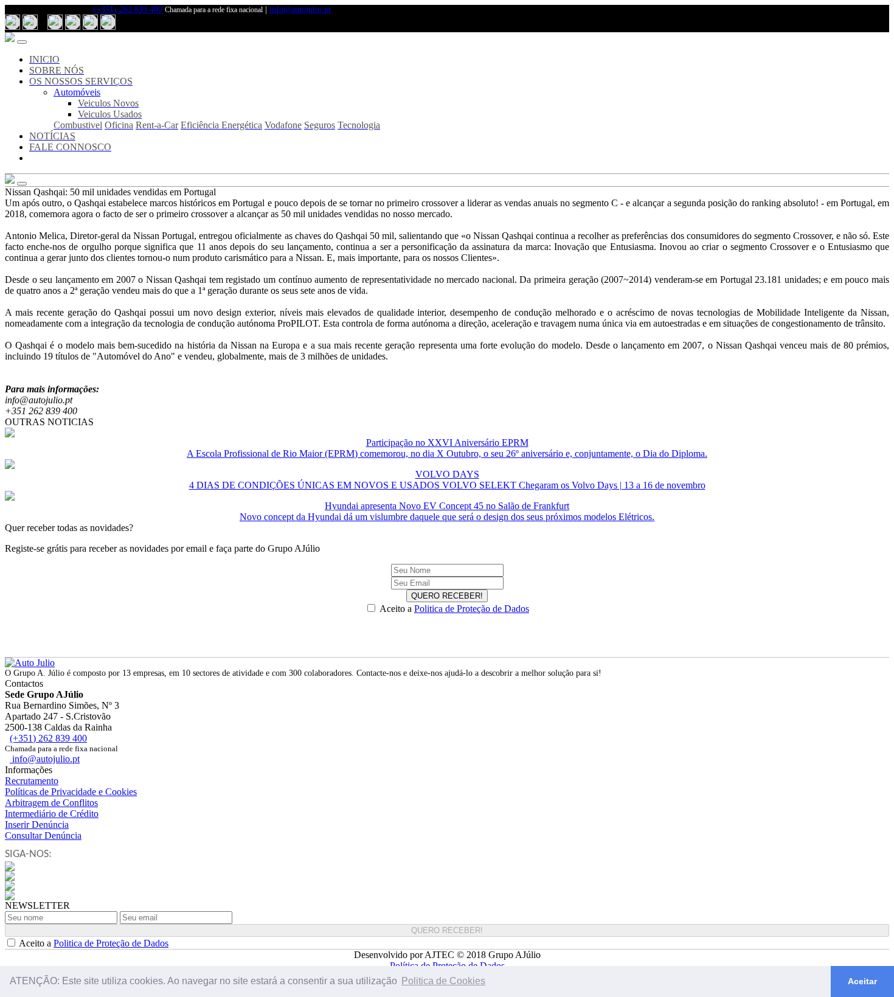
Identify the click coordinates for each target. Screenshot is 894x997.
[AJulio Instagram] (72, 22)
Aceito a (454, 608)
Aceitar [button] (862, 981)
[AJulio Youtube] (90, 22)
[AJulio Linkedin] (108, 22)
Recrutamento (31, 781)
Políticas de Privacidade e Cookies (71, 792)
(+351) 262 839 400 (127, 9)
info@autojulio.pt (300, 9)
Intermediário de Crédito (52, 813)
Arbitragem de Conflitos (51, 802)
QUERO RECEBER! (447, 595)
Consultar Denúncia (43, 835)
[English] (30, 22)
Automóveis (77, 92)
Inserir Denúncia (37, 824)
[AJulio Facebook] (55, 22)
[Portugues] (12, 22)
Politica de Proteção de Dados (471, 608)
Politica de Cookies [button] (443, 981)
